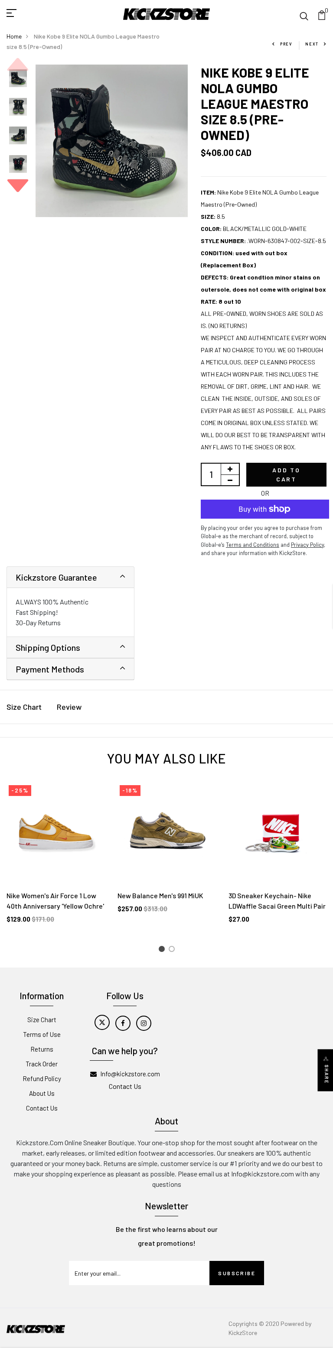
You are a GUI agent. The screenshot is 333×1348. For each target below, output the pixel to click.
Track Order (42, 1064)
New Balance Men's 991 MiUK (160, 895)
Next (312, 44)
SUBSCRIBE (236, 1273)
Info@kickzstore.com (130, 1074)
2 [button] (173, 950)
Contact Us (42, 1108)
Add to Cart (286, 474)
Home (14, 36)
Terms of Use (42, 1034)
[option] (18, 79)
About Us (42, 1093)
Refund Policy (42, 1078)
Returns (41, 1049)
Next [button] (18, 185)
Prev (286, 44)
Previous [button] (18, 64)
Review (69, 706)
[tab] (70, 577)
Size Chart (24, 706)
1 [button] (163, 950)
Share (327, 1074)
